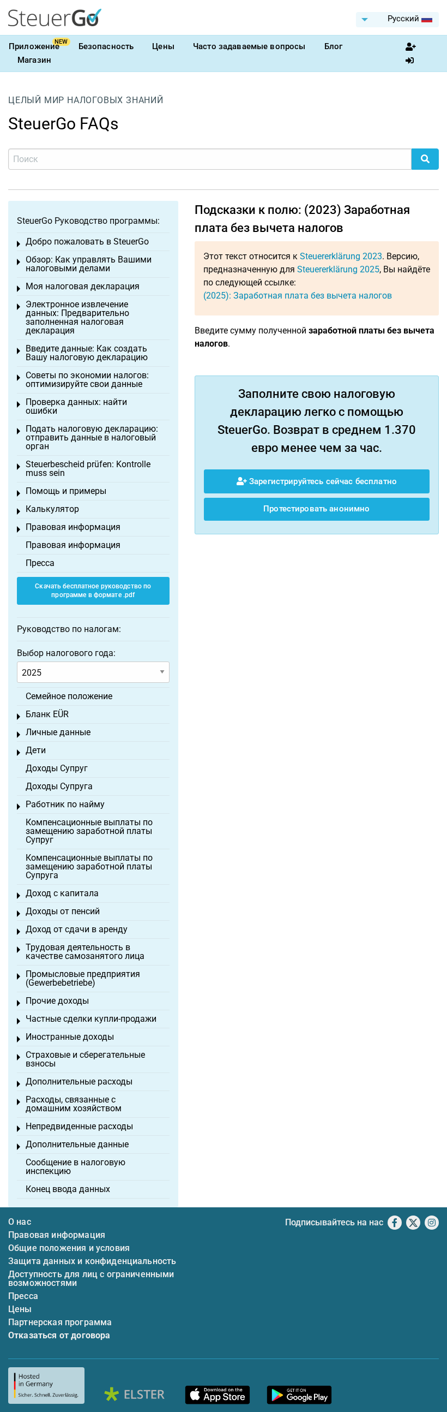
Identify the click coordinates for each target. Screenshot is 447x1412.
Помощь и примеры (66, 491)
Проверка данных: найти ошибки (76, 406)
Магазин (34, 60)
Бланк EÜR (47, 714)
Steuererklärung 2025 (338, 269)
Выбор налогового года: (66, 653)
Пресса (40, 563)
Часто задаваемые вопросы (249, 46)
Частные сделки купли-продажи (91, 1019)
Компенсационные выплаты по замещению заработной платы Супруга (89, 866)
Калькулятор (52, 509)
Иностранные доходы (70, 1037)
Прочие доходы (57, 1001)
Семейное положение (69, 696)
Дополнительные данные (77, 1144)
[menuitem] (397, 19)
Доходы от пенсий (63, 911)
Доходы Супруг (57, 768)
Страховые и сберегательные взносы (85, 1059)
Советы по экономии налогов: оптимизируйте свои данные (87, 379)
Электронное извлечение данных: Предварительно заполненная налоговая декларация (77, 317)
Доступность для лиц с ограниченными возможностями (91, 1278)
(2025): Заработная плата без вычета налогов (297, 295)
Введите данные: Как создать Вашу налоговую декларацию (87, 352)
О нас (19, 1222)
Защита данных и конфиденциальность (92, 1261)
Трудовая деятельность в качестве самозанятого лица (85, 951)
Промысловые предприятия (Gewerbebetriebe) (83, 978)
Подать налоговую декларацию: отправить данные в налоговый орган (92, 437)
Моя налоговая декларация (83, 286)
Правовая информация (73, 527)
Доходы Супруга (59, 786)
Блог (333, 46)
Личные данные (58, 732)
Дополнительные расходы (79, 1081)
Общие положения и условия (69, 1248)
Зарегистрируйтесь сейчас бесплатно (322, 481)
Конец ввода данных (68, 1189)
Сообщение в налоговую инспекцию (75, 1166)
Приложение (34, 46)
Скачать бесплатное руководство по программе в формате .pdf (93, 590)
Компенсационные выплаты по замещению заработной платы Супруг (89, 831)
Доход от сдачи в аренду (77, 929)
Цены (163, 46)
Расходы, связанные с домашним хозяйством (74, 1103)
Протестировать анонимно (316, 509)
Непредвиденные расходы (79, 1126)
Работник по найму (65, 804)
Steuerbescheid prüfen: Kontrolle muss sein (88, 468)
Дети (36, 750)
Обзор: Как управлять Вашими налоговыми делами (89, 263)
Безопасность (106, 46)
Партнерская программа (60, 1322)
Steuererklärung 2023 (341, 256)
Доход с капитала (62, 893)
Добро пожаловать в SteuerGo (87, 241)
